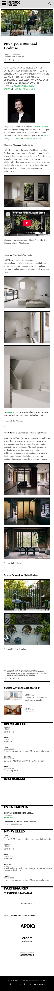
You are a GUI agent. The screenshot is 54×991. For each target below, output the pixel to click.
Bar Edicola (29, 712)
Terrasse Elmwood (15, 670)
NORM (43, 673)
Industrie (8, 757)
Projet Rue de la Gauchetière (19, 672)
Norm (6, 255)
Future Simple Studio (25, 89)
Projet (6, 54)
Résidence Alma (10, 145)
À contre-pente (11, 771)
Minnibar (8, 742)
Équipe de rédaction (15, 56)
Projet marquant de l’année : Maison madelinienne (26, 751)
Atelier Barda (15, 138)
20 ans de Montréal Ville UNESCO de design (24, 761)
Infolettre (41, 984)
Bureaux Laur (12, 412)
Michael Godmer (41, 126)
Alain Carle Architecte (22, 255)
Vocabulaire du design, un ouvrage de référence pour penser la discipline (28, 869)
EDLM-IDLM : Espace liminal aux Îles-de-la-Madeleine (28, 839)
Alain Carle (20, 86)
